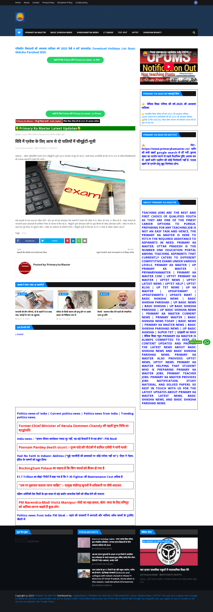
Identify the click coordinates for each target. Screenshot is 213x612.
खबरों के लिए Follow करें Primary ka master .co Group (77, 114)
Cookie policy (81, 2)
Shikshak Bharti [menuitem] (152, 32)
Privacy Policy (48, 2)
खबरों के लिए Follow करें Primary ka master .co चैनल (77, 60)
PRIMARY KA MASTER (45, 595)
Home (18, 2)
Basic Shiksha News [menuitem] (61, 32)
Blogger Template (52, 607)
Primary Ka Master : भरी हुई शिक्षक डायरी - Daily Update (38, 121)
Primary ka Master (25, 148)
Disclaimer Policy (64, 2)
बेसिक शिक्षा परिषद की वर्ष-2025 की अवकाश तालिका (81, 121)
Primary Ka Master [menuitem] (35, 32)
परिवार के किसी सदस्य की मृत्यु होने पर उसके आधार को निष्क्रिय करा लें (73, 313)
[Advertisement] (75, 87)
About (26, 2)
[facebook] (196, 3)
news (24, 134)
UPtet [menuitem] (135, 32)
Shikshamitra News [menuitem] (88, 32)
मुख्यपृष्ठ (18, 134)
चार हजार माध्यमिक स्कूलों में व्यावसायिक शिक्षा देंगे (164, 570)
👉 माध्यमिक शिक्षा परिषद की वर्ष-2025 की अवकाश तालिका (165, 113)
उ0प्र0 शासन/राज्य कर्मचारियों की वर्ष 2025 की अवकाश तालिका (167, 116)
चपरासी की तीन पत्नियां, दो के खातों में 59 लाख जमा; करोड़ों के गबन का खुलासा (33, 313)
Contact (35, 2)
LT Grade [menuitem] (108, 32)
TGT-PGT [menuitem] (122, 32)
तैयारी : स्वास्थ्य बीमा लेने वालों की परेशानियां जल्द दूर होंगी (114, 313)
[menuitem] (19, 32)
